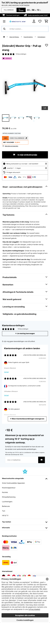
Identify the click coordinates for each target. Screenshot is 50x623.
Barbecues (6, 506)
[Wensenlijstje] (39, 21)
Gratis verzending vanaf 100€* (38, 15)
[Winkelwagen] (46, 21)
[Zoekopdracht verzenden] (4, 28)
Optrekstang (41, 37)
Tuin (3, 511)
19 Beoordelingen (21, 54)
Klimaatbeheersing (8, 497)
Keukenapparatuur (8, 488)
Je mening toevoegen (26, 333)
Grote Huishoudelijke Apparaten (13, 483)
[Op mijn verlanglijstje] (46, 45)
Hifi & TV (5, 515)
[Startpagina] (6, 37)
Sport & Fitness (14, 37)
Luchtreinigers (7, 502)
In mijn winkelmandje (27, 155)
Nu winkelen (21, 9)
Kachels (5, 492)
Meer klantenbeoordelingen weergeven (27, 419)
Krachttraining (28, 37)
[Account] (34, 21)
